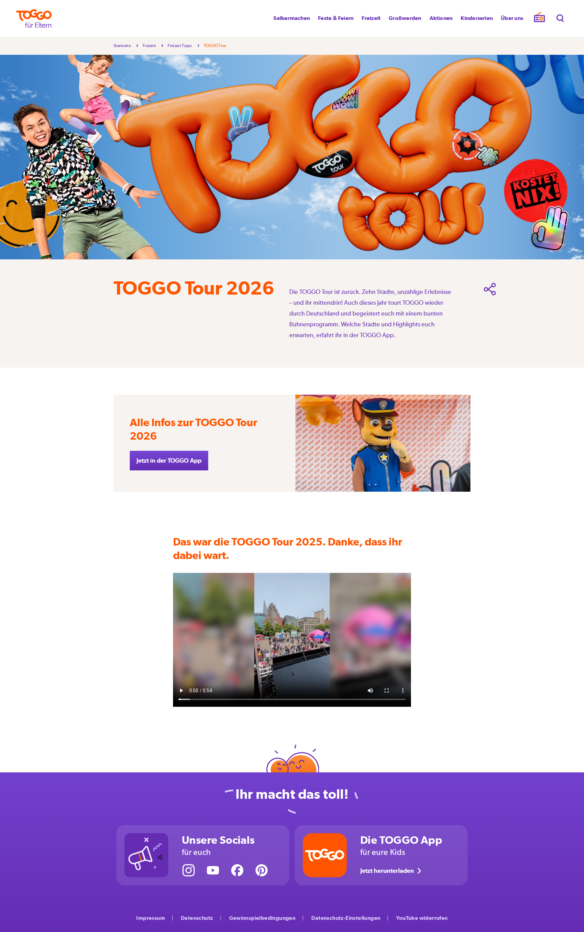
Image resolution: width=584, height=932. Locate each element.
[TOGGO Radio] (539, 19)
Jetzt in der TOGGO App (169, 460)
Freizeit (371, 18)
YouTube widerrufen (421, 918)
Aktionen (441, 18)
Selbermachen (291, 18)
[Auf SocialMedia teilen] (490, 289)
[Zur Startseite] (34, 18)
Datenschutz (197, 918)
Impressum (150, 918)
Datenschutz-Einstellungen (345, 918)
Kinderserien (477, 18)
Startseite (122, 45)
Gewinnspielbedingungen (262, 918)
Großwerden (405, 18)
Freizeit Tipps (180, 45)
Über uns (512, 18)
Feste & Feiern (336, 18)
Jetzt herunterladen (387, 870)
